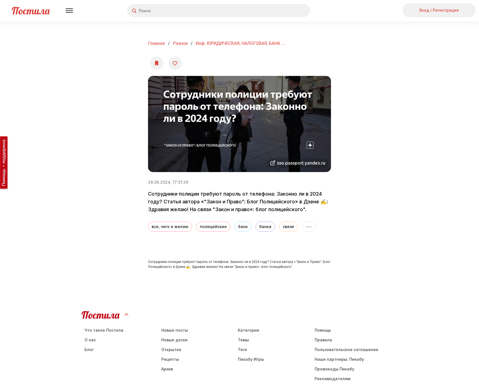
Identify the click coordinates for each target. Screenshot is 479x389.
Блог (89, 349)
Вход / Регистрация (439, 10)
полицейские (213, 226)
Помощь (323, 330)
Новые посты (174, 330)
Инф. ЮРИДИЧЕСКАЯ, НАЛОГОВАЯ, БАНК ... (240, 43)
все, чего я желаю (170, 226)
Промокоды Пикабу (334, 369)
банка (265, 226)
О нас (90, 339)
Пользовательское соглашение (346, 349)
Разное (180, 43)
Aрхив (167, 369)
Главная (156, 43)
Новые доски (174, 339)
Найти (285, 10)
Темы (243, 339)
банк (243, 226)
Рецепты (170, 359)
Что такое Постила (104, 330)
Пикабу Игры (251, 359)
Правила (323, 339)
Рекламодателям (332, 378)
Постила (31, 10)
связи (288, 226)
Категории (248, 330)
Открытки (171, 349)
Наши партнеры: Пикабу (339, 359)
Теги (242, 349)
